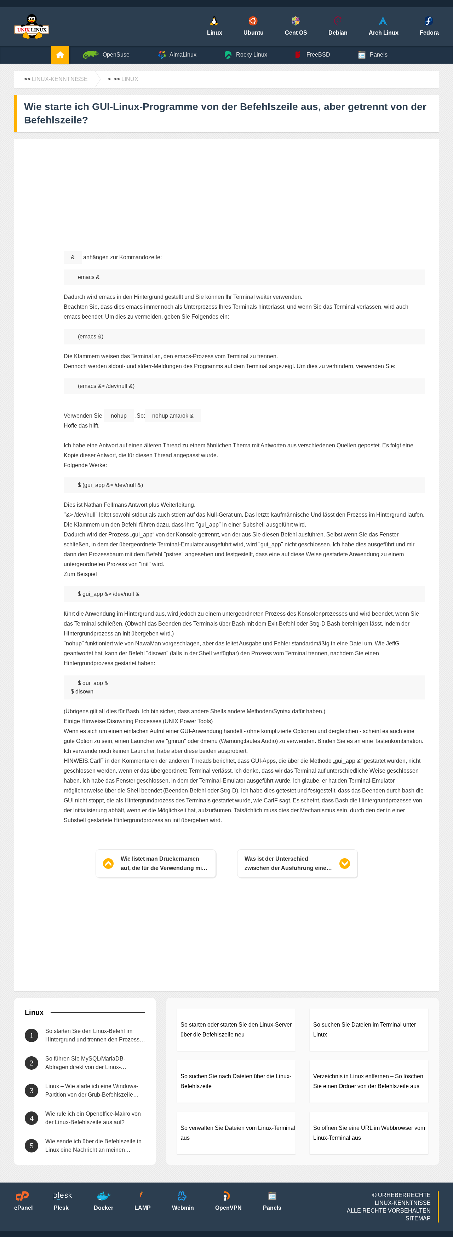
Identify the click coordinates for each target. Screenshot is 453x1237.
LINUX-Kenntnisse (60, 79)
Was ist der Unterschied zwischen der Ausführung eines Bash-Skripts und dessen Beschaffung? (287, 864)
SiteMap (418, 1218)
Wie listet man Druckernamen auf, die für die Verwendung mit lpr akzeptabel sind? (162, 864)
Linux (129, 79)
